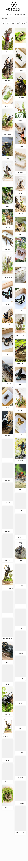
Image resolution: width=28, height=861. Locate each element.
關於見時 (22, 14)
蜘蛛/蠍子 (24, 23)
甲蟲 (3, 23)
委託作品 (5, 14)
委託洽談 (11, 14)
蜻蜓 (8, 23)
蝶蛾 (18, 23)
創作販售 (17, 14)
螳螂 (13, 23)
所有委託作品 (4, 18)
